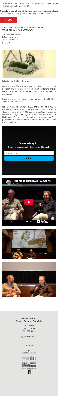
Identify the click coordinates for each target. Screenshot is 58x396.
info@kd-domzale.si (29, 336)
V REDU (8, 19)
